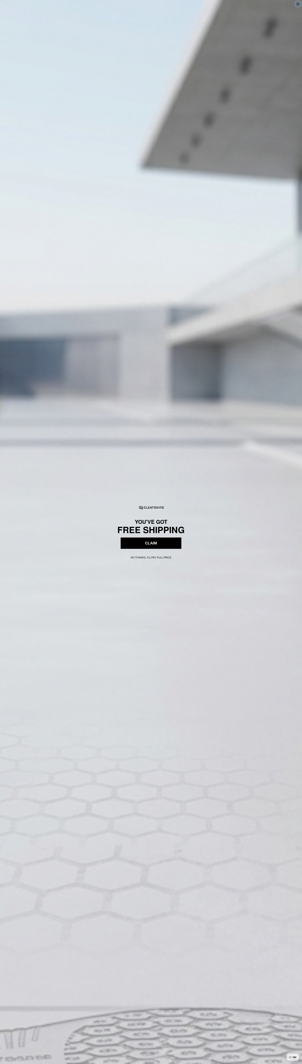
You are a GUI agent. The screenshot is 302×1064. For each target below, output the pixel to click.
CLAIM (151, 543)
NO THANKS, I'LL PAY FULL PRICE (151, 557)
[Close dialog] (298, 4)
